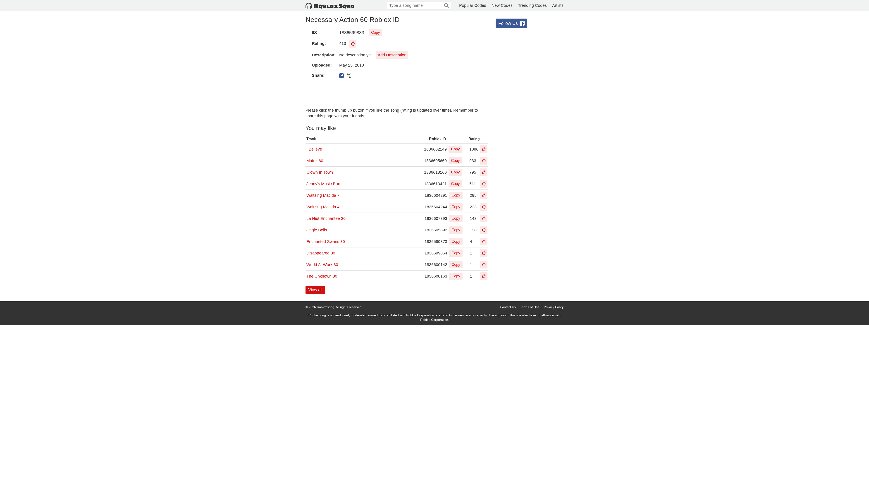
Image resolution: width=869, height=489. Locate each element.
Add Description (392, 55)
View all (315, 290)
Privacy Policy (553, 307)
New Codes (502, 5)
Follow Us (508, 23)
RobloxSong (325, 307)
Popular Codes (472, 5)
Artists (557, 5)
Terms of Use (529, 307)
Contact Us (508, 307)
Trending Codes (532, 5)
